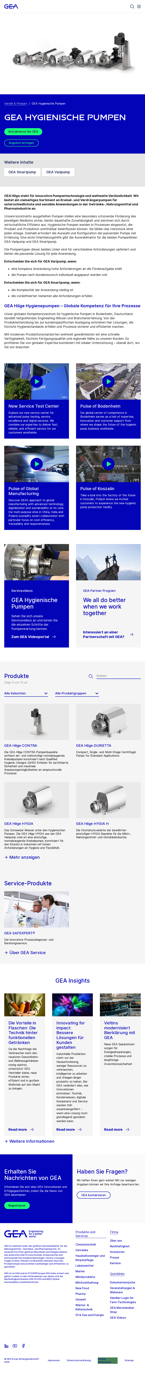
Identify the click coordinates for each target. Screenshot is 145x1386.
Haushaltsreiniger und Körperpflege (90, 1258)
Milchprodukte (85, 1277)
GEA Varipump (58, 172)
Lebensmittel (85, 1265)
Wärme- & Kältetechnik (84, 1307)
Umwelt (81, 1299)
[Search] (132, 6)
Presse (114, 1257)
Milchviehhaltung (87, 1282)
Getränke (82, 1250)
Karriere (115, 1263)
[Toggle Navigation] (139, 6)
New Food (82, 1288)
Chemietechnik (86, 1244)
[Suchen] (93, 676)
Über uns (116, 1240)
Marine (80, 1271)
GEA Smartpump (22, 172)
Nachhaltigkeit (120, 1246)
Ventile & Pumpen (15, 103)
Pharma (81, 1294)
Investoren (117, 1252)
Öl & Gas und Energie (90, 1315)
